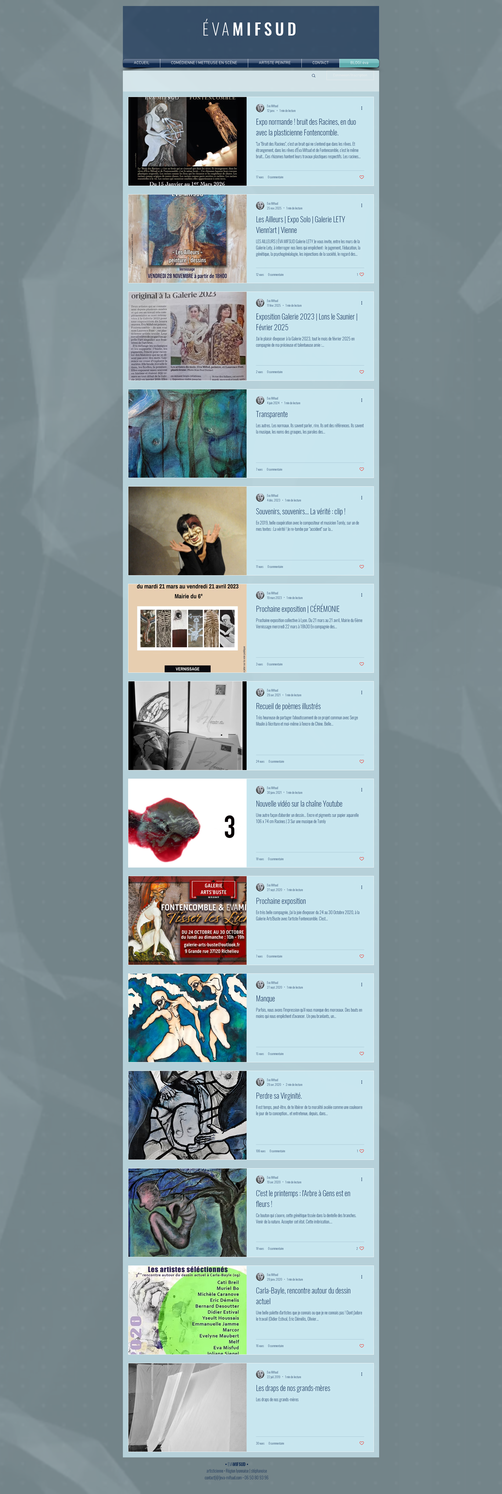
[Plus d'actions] (363, 108)
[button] (313, 76)
